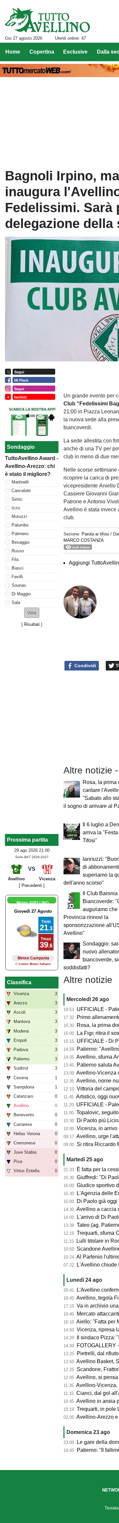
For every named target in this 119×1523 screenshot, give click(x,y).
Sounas (19, 585)
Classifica (19, 982)
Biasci (17, 568)
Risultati (32, 624)
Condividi (84, 665)
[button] (31, 613)
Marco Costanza (83, 540)
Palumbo (20, 525)
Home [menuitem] (12, 52)
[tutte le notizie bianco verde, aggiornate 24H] (47, 20)
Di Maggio (21, 593)
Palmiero (20, 533)
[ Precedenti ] (32, 885)
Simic (17, 499)
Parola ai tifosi (95, 533)
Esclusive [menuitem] (75, 52)
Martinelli (20, 482)
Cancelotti (21, 490)
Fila (15, 559)
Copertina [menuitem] (41, 52)
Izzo (16, 507)
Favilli (17, 576)
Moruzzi (19, 516)
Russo (18, 550)
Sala (16, 602)
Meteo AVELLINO (33, 902)
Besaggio (20, 542)
